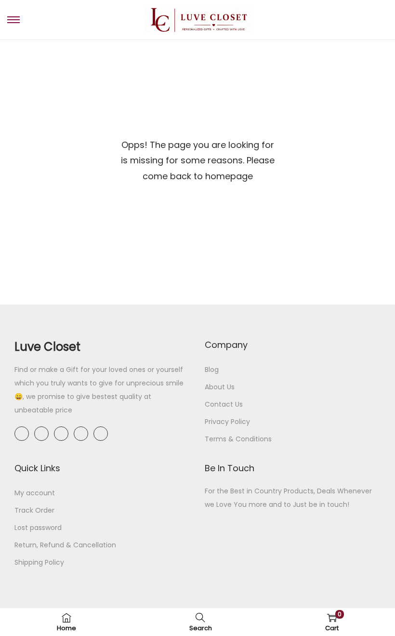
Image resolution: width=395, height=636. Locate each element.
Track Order (34, 510)
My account (34, 493)
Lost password (38, 527)
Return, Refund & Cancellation (65, 545)
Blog (212, 369)
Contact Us (224, 404)
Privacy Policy (227, 421)
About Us (220, 387)
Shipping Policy (39, 562)
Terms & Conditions (238, 439)
